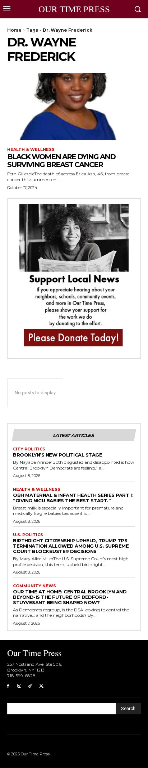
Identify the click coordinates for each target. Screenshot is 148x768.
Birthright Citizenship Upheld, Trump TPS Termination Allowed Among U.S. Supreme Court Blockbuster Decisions (71, 546)
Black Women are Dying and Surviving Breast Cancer (61, 160)
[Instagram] (19, 686)
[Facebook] (8, 686)
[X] (41, 686)
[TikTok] (30, 686)
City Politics (29, 449)
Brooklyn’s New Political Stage (57, 455)
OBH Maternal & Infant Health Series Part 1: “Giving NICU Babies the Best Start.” (73, 497)
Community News (34, 586)
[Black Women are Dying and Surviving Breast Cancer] (74, 106)
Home (14, 30)
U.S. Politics (28, 535)
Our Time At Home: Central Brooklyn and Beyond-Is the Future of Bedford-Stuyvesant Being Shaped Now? (69, 597)
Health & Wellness (31, 149)
